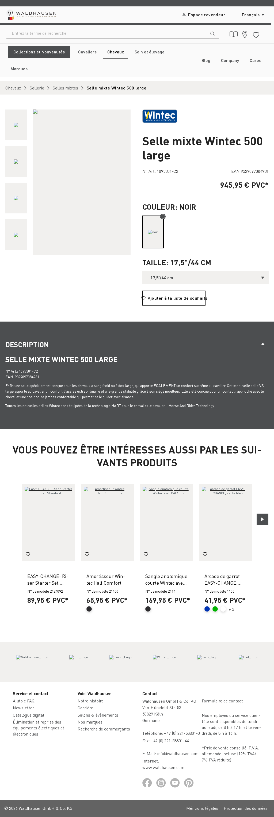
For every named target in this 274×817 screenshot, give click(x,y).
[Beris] (207, 662)
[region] (68, 182)
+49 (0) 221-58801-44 (171, 740)
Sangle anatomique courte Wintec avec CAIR (166, 579)
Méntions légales (202, 808)
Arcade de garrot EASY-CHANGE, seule (222, 579)
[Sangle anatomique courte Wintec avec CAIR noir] (166, 522)
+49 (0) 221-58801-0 (182, 733)
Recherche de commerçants (104, 729)
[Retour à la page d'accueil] (30, 15)
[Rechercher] (212, 33)
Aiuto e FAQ (24, 700)
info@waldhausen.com (178, 753)
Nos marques (90, 722)
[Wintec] (164, 662)
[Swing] (120, 662)
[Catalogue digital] (233, 34)
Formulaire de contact (222, 700)
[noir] (153, 232)
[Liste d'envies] (256, 34)
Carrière (85, 707)
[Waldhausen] (32, 662)
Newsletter (23, 707)
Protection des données (246, 808)
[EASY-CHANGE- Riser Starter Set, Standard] (48, 522)
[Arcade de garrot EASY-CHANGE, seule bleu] (225, 522)
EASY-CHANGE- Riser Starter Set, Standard (47, 579)
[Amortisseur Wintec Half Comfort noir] (107, 522)
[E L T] (78, 662)
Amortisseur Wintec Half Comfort (105, 579)
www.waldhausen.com (163, 767)
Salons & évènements (98, 715)
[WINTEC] (159, 115)
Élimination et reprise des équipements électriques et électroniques (38, 728)
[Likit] (248, 662)
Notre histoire (91, 700)
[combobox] (106, 33)
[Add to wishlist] (28, 555)
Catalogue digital (28, 715)
